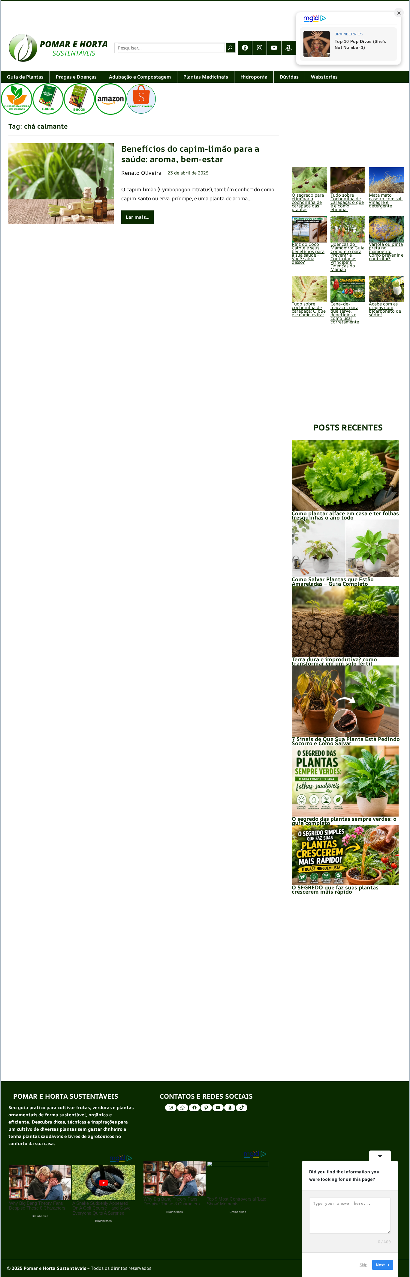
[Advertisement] (181, 13)
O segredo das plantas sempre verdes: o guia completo (344, 820)
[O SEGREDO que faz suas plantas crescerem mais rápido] (345, 855)
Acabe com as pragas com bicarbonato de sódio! (385, 309)
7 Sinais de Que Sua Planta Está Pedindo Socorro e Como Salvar (346, 741)
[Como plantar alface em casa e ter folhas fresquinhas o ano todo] (345, 475)
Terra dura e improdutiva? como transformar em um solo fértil (334, 661)
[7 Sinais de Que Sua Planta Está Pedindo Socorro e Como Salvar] (345, 701)
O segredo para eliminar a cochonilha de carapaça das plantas (308, 202)
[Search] (230, 47)
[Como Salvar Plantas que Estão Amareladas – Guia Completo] (345, 548)
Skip (363, 1264)
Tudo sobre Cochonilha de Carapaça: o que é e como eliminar (347, 202)
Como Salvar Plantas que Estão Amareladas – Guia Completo (333, 581)
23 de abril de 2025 (188, 173)
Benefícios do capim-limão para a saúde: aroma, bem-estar (190, 153)
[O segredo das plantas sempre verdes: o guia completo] (345, 781)
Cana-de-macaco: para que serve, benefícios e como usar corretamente (344, 313)
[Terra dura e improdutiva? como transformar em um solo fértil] (345, 621)
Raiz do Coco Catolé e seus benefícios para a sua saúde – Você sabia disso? (308, 253)
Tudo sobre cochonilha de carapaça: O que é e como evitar (309, 309)
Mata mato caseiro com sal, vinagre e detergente (386, 200)
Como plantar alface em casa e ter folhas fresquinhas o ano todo (345, 515)
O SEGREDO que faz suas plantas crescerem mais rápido (335, 889)
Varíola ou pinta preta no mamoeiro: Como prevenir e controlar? (386, 251)
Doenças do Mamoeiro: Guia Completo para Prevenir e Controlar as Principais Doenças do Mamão (347, 256)
